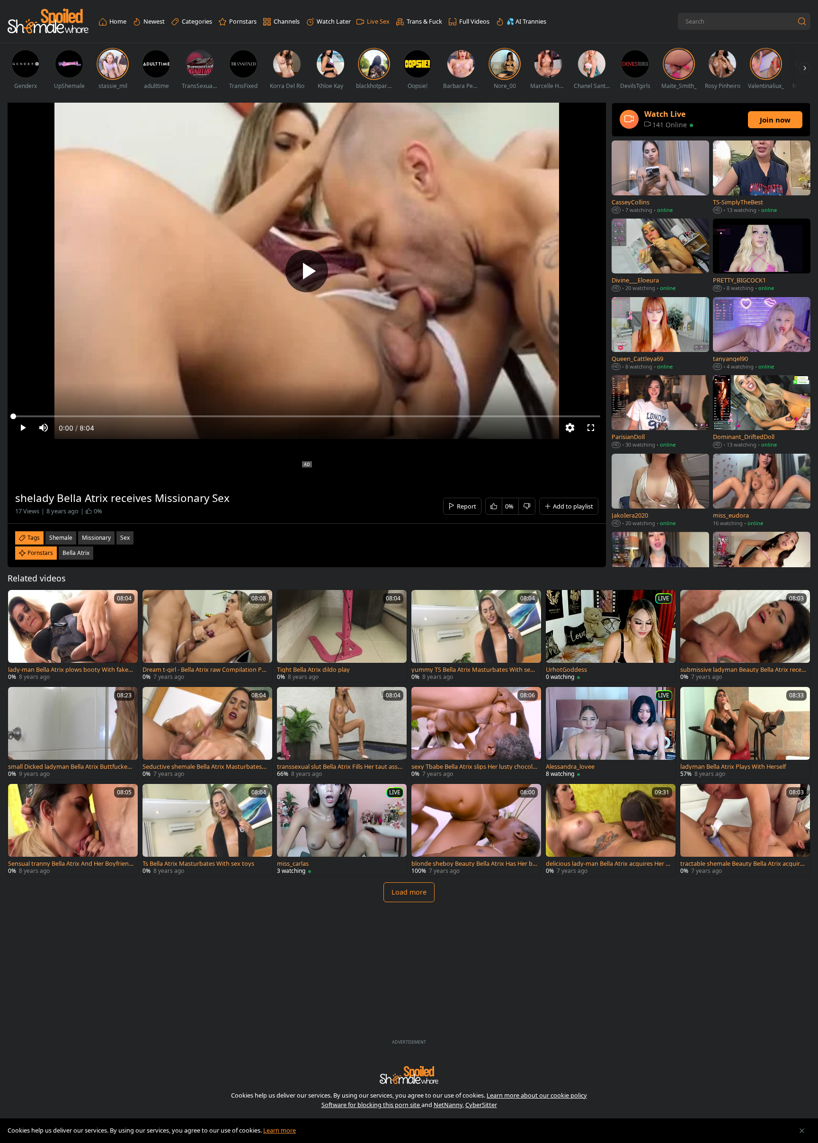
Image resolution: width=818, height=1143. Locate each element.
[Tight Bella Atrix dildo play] (342, 636)
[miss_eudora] (761, 491)
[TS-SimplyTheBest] (761, 178)
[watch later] (19, 601)
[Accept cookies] (801, 1130)
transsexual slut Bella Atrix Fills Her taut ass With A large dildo (337, 767)
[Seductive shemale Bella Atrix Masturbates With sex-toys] (207, 733)
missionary (96, 538)
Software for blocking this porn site (371, 1104)
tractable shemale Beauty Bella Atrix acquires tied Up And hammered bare (743, 864)
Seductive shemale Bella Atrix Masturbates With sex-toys (202, 767)
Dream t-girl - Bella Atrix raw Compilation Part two (204, 670)
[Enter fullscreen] (590, 427)
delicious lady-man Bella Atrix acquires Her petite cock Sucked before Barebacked (607, 864)
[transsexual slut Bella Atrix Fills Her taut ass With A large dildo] (342, 733)
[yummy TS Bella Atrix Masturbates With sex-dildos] (476, 636)
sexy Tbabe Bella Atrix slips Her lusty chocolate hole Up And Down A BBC (473, 767)
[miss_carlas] (342, 830)
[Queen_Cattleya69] (660, 334)
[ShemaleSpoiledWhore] (48, 22)
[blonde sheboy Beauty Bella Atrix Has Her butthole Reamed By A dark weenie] (476, 830)
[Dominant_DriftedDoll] (761, 412)
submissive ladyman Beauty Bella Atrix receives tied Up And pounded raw (743, 670)
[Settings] (569, 427)
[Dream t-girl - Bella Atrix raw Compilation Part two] (207, 636)
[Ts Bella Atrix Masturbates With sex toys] (207, 830)
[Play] (306, 271)
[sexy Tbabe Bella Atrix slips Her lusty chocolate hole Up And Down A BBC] (476, 733)
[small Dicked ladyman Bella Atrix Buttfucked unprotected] (73, 733)
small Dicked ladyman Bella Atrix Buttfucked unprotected (69, 767)
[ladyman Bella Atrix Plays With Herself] (745, 733)
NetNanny (448, 1104)
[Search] (802, 21)
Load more (409, 892)
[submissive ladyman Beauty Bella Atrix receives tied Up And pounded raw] (745, 636)
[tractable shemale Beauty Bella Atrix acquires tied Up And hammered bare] (745, 830)
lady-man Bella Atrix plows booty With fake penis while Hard (70, 670)
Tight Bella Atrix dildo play (313, 670)
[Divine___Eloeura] (660, 256)
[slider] (306, 416)
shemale (60, 538)
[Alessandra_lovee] (611, 733)
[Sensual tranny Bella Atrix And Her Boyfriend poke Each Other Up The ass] (73, 830)
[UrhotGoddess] (611, 636)
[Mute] (43, 427)
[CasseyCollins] (660, 178)
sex (125, 538)
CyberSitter (481, 1104)
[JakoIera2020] (660, 491)
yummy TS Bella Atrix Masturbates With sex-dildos (473, 670)
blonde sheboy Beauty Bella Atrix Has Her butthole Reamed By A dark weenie (473, 864)
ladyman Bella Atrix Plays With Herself (733, 767)
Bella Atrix (75, 553)
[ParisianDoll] (660, 412)
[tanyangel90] (761, 334)
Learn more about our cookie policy (537, 1095)
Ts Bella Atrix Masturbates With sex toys (198, 864)
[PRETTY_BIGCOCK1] (761, 256)
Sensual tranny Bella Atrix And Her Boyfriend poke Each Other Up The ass (70, 864)
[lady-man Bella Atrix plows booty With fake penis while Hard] (73, 636)
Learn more (279, 1130)
